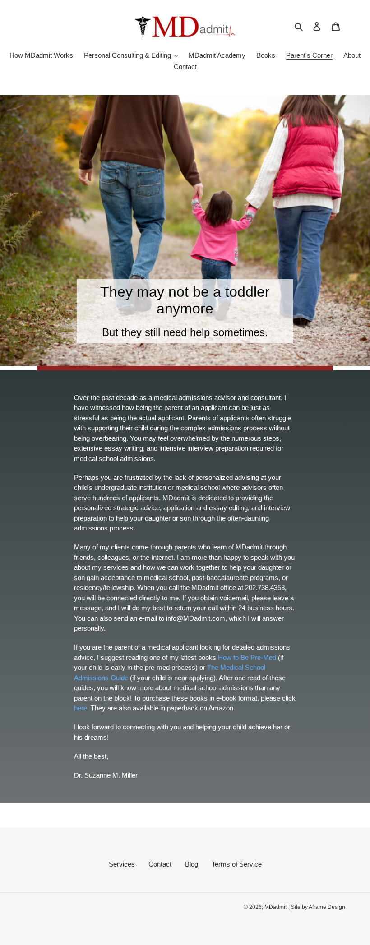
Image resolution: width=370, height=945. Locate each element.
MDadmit (275, 907)
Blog (191, 864)
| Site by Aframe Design (316, 907)
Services (122, 864)
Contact (159, 864)
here (80, 708)
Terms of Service (237, 864)
